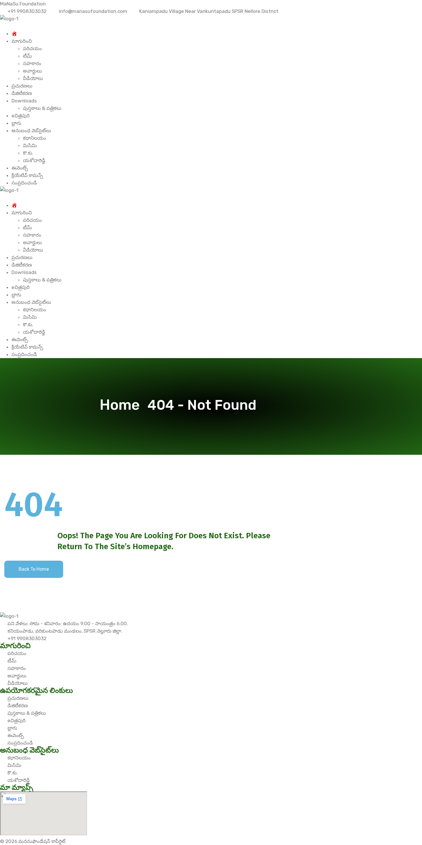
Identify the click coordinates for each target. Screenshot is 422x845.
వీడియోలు (33, 78)
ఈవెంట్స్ (19, 168)
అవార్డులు (32, 71)
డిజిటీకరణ (21, 93)
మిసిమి (30, 145)
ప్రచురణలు (21, 86)
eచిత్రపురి (20, 116)
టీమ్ (27, 56)
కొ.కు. (28, 153)
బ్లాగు (16, 123)
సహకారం (32, 63)
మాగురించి (21, 41)
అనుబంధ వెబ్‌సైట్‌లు (31, 130)
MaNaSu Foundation (23, 4)
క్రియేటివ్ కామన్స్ (27, 175)
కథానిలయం (34, 138)
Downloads (24, 101)
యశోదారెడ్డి (34, 160)
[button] (211, 26)
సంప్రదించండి (24, 183)
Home (123, 405)
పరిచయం (32, 48)
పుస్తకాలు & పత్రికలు (42, 108)
